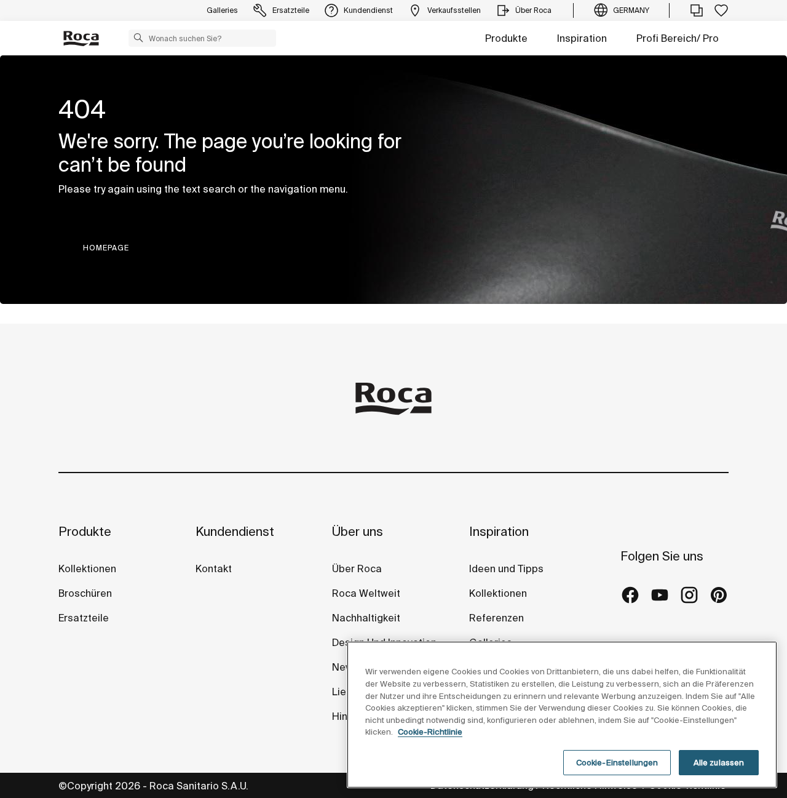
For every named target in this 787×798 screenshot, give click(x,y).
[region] (562, 714)
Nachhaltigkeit (366, 617)
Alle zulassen (719, 762)
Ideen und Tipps (506, 568)
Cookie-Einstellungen (617, 762)
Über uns (357, 531)
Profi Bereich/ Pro (677, 38)
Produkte (506, 38)
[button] (138, 37)
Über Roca (357, 568)
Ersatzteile (83, 617)
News (345, 666)
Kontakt (214, 568)
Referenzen (496, 617)
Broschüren (85, 593)
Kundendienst (235, 531)
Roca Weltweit (366, 593)
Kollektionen (87, 568)
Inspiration (582, 38)
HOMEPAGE (106, 248)
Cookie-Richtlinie (430, 731)
